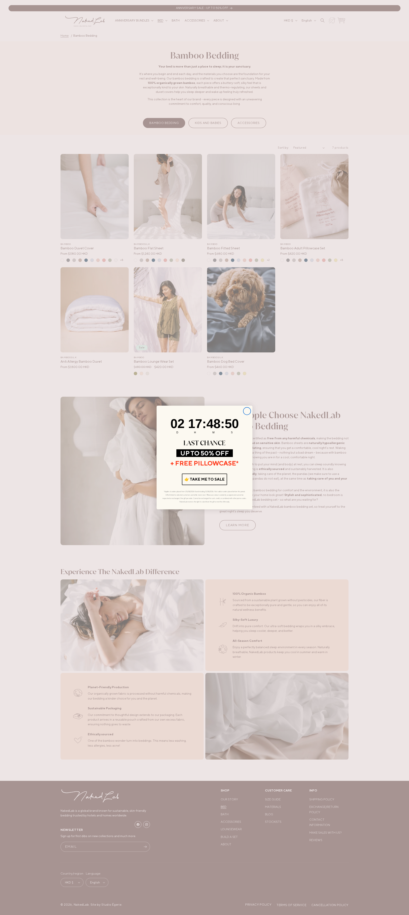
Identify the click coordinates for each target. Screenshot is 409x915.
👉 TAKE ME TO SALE (204, 479)
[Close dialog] (247, 411)
